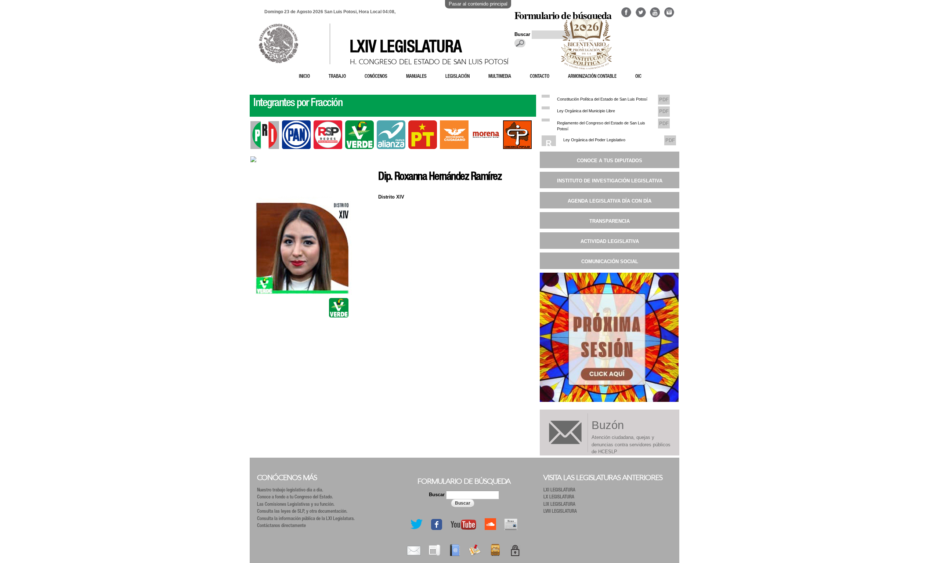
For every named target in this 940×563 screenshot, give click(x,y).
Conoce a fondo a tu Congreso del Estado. (295, 497)
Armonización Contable (592, 77)
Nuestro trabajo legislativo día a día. (290, 490)
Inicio (304, 77)
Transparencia (609, 221)
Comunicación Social (609, 261)
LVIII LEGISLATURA (560, 511)
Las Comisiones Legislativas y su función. (296, 504)
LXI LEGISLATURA (559, 490)
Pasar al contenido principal (478, 4)
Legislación (457, 77)
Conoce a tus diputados (609, 160)
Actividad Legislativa (610, 241)
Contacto (539, 77)
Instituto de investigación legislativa (609, 181)
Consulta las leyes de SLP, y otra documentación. (302, 511)
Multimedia (499, 77)
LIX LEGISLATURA (559, 504)
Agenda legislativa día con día (609, 201)
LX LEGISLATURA (558, 497)
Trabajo (337, 77)
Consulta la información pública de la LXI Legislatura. (306, 519)
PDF (664, 99)
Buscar (437, 494)
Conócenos (376, 77)
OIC (638, 77)
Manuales (416, 77)
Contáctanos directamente (281, 526)
